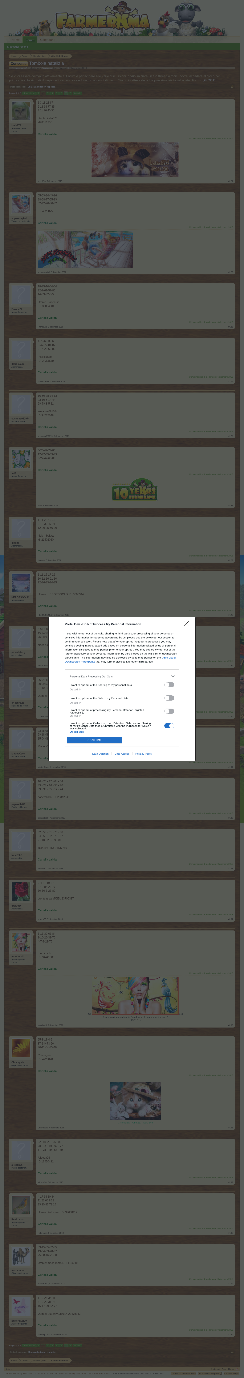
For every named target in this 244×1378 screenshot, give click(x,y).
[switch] (169, 684)
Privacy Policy (143, 753)
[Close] (188, 624)
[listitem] (122, 676)
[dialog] (122, 689)
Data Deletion (100, 753)
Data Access (122, 753)
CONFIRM (94, 740)
